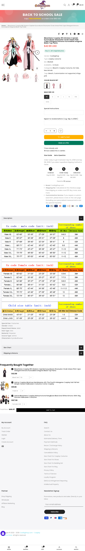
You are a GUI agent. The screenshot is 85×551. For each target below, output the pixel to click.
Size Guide (48, 155)
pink (45, 76)
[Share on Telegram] (75, 34)
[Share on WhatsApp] (82, 34)
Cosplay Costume (65, 68)
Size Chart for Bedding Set (53, 463)
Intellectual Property (51, 484)
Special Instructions (51, 109)
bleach (50, 73)
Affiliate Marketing (8, 503)
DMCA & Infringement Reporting (55, 481)
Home (4, 25)
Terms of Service (50, 474)
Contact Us (48, 431)
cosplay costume (54, 59)
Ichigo (78, 73)
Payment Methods (50, 442)
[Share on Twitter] (63, 34)
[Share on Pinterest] (67, 34)
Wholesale (5, 500)
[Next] (37, 52)
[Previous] (5, 52)
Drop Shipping (7, 496)
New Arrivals (48, 70)
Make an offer (65, 143)
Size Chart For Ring (50, 467)
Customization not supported (64, 73)
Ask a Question (60, 155)
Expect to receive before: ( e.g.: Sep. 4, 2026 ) (61, 119)
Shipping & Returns (51, 449)
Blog (3, 507)
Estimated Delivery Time (53, 438)
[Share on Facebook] (59, 34)
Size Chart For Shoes (51, 460)
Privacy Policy (49, 470)
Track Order (6, 431)
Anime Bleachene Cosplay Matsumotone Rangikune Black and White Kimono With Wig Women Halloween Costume (47, 396)
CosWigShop (54, 56)
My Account (6, 428)
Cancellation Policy (51, 453)
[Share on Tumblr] (71, 34)
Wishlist (4, 435)
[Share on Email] (79, 34)
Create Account (7, 442)
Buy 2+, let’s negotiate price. (54, 51)
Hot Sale (76, 68)
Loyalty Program (50, 477)
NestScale (68, 181)
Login (3, 438)
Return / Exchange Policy (53, 445)
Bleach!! (55, 68)
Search (46, 428)
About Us (47, 435)
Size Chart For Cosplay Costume (55, 456)
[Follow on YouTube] (3, 446)
